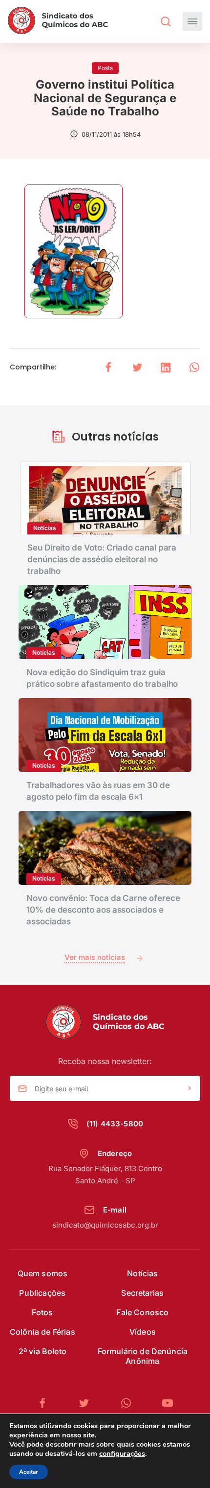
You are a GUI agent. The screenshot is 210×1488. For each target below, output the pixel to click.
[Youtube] (167, 1403)
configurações (122, 1453)
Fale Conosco (142, 1312)
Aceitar (28, 1472)
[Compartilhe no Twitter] (137, 367)
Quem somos (43, 1273)
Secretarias (142, 1293)
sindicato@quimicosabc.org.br (105, 1225)
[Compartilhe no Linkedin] (165, 367)
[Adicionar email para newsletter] (189, 1089)
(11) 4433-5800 (114, 1123)
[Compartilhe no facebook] (108, 367)
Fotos (42, 1312)
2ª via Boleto (42, 1351)
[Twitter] (88, 1403)
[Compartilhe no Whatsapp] (194, 367)
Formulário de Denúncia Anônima (143, 1356)
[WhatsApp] (130, 1403)
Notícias (142, 1273)
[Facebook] (46, 1403)
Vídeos (142, 1332)
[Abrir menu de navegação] (192, 21)
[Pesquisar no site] (165, 21)
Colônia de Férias (42, 1332)
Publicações (42, 1293)
